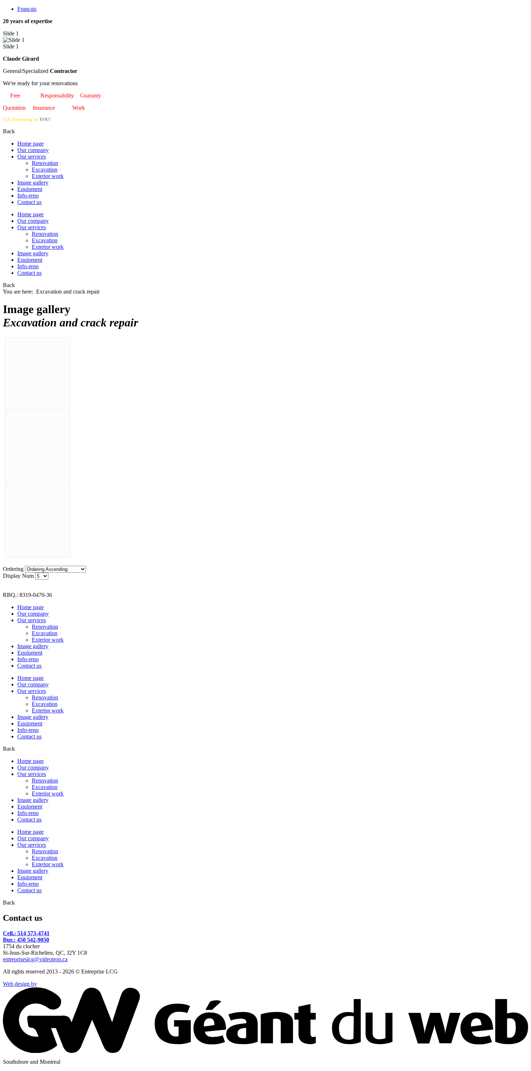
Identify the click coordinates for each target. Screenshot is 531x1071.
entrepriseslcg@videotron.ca (35, 959)
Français (26, 9)
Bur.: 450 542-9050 (26, 940)
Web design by (20, 984)
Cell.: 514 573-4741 (26, 933)
